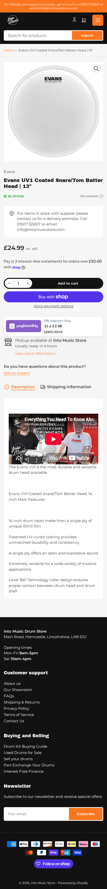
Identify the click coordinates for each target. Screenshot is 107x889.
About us (12, 683)
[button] (53, 326)
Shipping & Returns (22, 702)
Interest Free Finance (24, 771)
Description (23, 386)
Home (9, 50)
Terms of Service (19, 714)
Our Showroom (18, 689)
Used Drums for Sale (23, 752)
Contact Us (14, 720)
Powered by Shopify (73, 883)
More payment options (53, 306)
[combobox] (53, 35)
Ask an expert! (17, 372)
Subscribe (86, 814)
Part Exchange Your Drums (29, 765)
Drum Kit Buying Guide (25, 746)
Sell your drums (18, 758)
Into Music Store (43, 883)
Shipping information (69, 386)
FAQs (9, 696)
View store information (35, 353)
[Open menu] (97, 20)
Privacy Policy (16, 708)
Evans (9, 171)
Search (87, 35)
